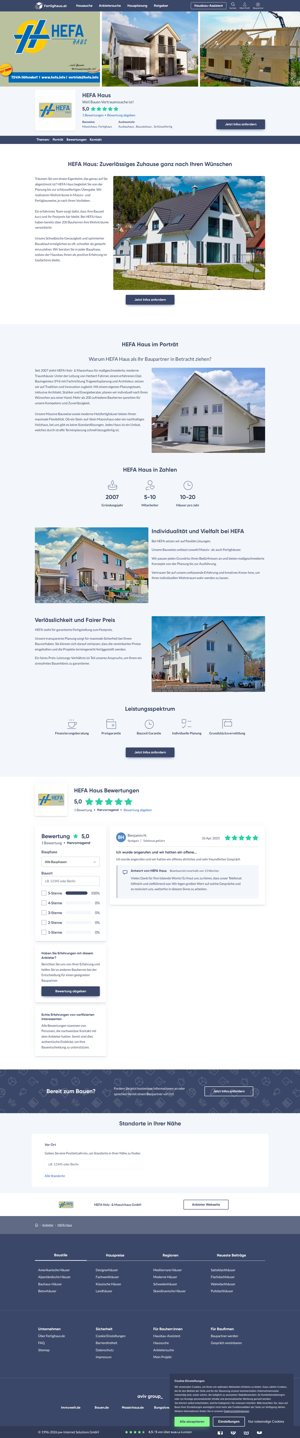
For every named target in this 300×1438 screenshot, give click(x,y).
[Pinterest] (233, 1432)
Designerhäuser (107, 1270)
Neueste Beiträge (231, 1255)
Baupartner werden (224, 1336)
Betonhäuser (47, 1291)
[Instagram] (246, 1432)
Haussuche (84, 6)
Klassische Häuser (108, 1284)
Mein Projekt (162, 1357)
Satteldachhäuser (223, 1270)
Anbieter (47, 1225)
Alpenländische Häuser (54, 1277)
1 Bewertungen (93, 115)
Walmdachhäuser (223, 1284)
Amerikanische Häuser (54, 1270)
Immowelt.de (70, 1407)
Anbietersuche (110, 6)
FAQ (41, 1343)
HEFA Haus (65, 1225)
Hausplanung (137, 6)
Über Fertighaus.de (51, 1336)
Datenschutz (105, 1350)
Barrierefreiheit (106, 1343)
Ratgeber (161, 6)
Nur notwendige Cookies (266, 1421)
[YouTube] (259, 1432)
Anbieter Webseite (206, 1204)
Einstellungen (229, 1421)
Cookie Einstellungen (111, 1336)
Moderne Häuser (165, 1277)
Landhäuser (104, 1291)
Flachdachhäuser (223, 1277)
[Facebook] (220, 1432)
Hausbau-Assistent (208, 6)
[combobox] (70, 882)
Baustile (60, 1255)
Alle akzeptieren (192, 1422)
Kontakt (96, 139)
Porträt (58, 139)
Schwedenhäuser (165, 1284)
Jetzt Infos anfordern (241, 124)
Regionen (170, 1255)
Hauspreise (115, 1255)
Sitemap (44, 1350)
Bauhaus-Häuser (50, 1284)
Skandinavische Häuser (169, 1291)
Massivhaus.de (133, 1407)
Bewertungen (77, 139)
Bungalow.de (163, 1407)
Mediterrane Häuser (167, 1270)
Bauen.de (102, 1407)
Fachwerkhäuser (107, 1277)
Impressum (103, 1357)
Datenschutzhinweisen (236, 1411)
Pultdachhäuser (222, 1291)
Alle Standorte (55, 1176)
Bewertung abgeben (121, 115)
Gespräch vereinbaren (226, 1343)
